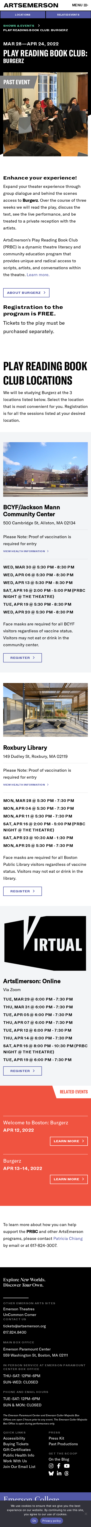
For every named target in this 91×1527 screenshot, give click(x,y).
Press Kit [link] (56, 1438)
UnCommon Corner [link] (19, 1314)
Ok (34, 1520)
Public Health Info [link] (18, 1455)
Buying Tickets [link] (16, 1443)
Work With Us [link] (15, 1460)
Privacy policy (51, 1520)
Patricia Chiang (68, 1238)
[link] (51, 1466)
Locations (22, 14)
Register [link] (20, 657)
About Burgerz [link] (24, 292)
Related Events (68, 14)
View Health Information (24, 551)
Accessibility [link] (14, 1438)
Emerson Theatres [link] (18, 1309)
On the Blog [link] (59, 1459)
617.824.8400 (14, 1332)
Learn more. (38, 274)
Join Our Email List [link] (19, 1466)
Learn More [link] (67, 1141)
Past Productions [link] (63, 1443)
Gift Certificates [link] (17, 1449)
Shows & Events (18, 25)
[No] (86, 1514)
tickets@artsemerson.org (24, 1326)
